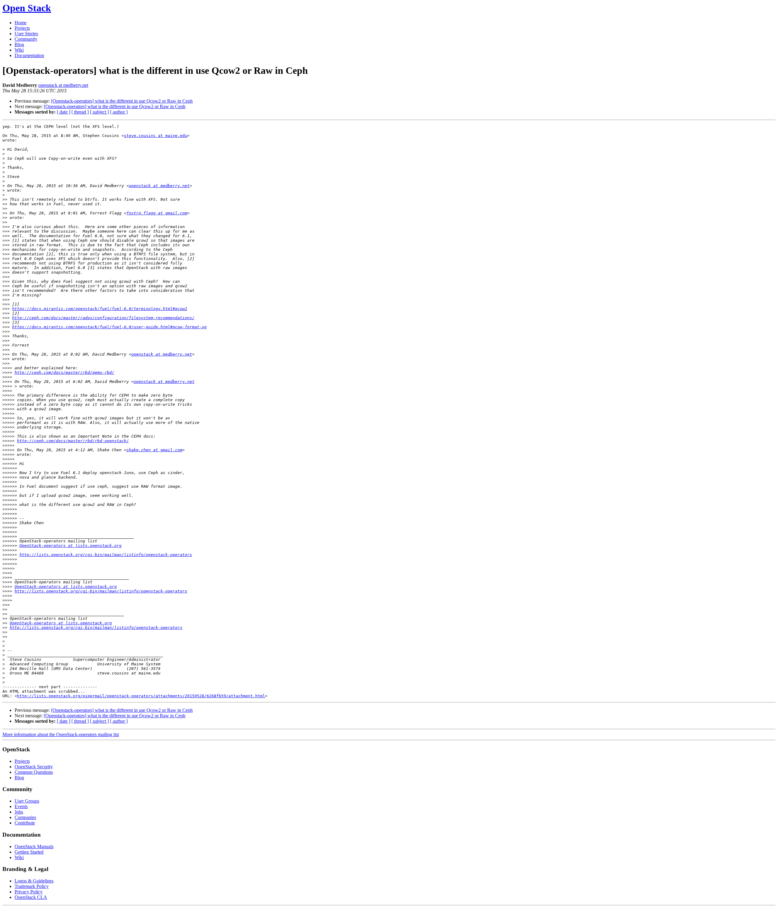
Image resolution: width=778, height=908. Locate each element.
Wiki (19, 50)
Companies (25, 817)
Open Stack (26, 7)
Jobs (19, 811)
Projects (22, 28)
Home (20, 22)
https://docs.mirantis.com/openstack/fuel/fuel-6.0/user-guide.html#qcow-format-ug (109, 327)
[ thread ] (80, 111)
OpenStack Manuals (34, 846)
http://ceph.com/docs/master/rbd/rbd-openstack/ (73, 441)
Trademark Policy (32, 886)
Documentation (29, 55)
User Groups (27, 801)
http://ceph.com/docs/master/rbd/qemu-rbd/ (64, 372)
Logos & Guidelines (34, 880)
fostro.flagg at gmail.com (156, 213)
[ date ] (63, 111)
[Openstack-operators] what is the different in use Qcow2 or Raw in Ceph (122, 101)
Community (26, 39)
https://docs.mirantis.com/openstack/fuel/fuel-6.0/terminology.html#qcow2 (99, 308)
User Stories (26, 33)
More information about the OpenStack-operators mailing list (60, 734)
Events (21, 806)
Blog (19, 44)
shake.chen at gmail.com (154, 450)
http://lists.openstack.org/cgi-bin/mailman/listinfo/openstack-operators (105, 554)
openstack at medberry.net (63, 85)
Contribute (25, 822)
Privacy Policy (29, 891)
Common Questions (34, 772)
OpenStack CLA (31, 897)
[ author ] (119, 111)
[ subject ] (99, 111)
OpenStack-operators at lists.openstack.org (70, 545)
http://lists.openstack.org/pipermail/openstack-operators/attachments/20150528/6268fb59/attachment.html (141, 696)
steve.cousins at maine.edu (155, 135)
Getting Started (29, 852)
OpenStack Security (34, 766)
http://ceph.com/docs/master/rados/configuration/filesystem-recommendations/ (103, 318)
